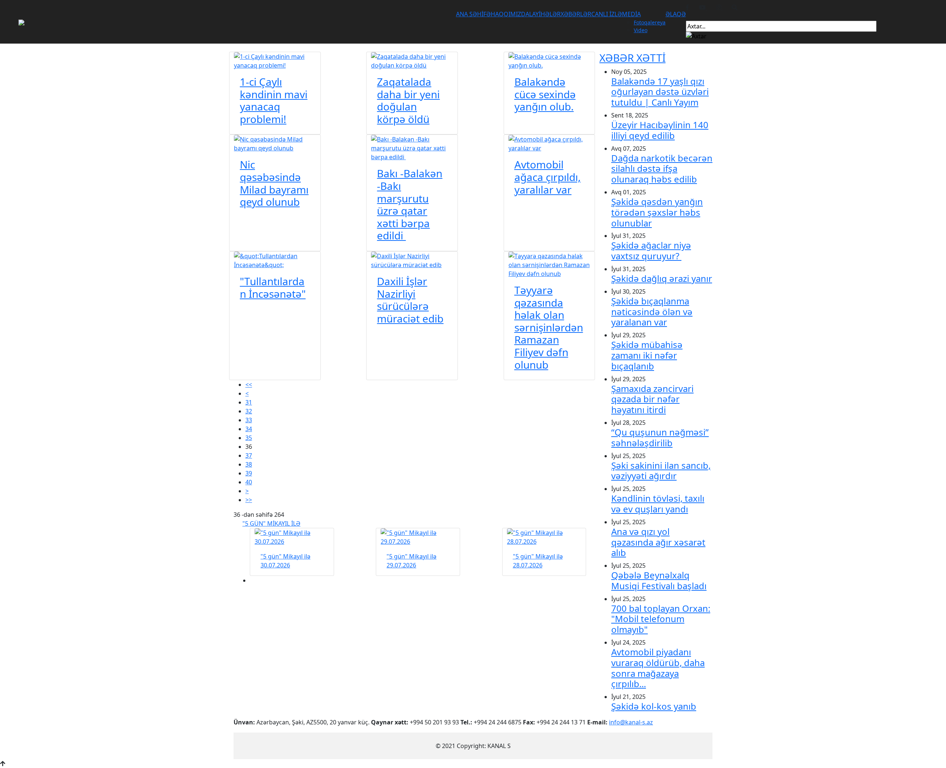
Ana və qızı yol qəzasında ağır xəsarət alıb (658, 542)
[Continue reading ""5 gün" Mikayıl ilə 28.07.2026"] (544, 537)
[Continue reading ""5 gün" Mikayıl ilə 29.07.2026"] (418, 537)
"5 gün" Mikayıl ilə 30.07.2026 (285, 560)
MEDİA (631, 14)
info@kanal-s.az (631, 722)
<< (248, 384)
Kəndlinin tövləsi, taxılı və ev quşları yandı (657, 503)
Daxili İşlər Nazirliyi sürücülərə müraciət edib (410, 299)
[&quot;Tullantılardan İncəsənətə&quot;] (275, 260)
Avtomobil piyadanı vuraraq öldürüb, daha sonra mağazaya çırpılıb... (658, 668)
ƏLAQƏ (676, 14)
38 (248, 464)
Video (640, 30)
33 (248, 420)
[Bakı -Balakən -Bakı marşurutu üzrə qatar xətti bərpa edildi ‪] (412, 148)
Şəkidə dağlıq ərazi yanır (661, 278)
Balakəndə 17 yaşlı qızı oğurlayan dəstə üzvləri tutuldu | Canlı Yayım (660, 92)
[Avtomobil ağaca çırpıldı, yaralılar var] (549, 143)
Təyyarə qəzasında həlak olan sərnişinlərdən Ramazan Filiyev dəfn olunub (548, 327)
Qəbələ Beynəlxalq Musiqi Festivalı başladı (659, 580)
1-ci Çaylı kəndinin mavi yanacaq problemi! (273, 100)
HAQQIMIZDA (510, 14)
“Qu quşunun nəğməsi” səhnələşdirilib (660, 437)
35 (248, 438)
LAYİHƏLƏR (545, 14)
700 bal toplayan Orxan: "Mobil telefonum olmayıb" (660, 619)
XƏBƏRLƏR (576, 14)
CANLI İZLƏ (606, 14)
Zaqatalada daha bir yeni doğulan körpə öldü (408, 100)
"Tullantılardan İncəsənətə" (273, 287)
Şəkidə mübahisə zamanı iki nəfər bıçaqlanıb (647, 355)
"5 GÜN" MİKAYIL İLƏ (271, 523)
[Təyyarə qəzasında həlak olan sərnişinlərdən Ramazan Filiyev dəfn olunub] (549, 264)
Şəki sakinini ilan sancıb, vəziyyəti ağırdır (661, 470)
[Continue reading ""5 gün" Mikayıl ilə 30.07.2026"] (292, 537)
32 (248, 411)
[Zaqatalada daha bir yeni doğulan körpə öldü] (412, 60)
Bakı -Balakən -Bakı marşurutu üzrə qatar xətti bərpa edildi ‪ (409, 204)
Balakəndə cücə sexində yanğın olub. (545, 94)
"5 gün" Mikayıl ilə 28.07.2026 (538, 560)
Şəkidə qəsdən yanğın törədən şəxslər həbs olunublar (657, 212)
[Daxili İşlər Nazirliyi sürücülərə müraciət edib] (412, 260)
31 (248, 402)
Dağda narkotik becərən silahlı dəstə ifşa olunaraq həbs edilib (661, 168)
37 (248, 455)
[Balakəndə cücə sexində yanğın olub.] (549, 60)
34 (248, 429)
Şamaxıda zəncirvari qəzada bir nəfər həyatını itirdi (652, 399)
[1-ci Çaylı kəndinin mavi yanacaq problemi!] (275, 60)
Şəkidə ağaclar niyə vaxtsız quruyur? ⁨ (651, 250)
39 (248, 473)
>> (248, 500)
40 (248, 482)
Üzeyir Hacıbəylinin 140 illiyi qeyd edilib (659, 130)
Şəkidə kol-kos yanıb (653, 706)
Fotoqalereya (650, 22)
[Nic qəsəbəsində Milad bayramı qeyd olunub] (275, 143)
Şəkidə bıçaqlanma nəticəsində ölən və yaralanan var (652, 311)
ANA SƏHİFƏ (473, 14)
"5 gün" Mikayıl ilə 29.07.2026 (411, 560)
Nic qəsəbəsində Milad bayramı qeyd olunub (274, 183)
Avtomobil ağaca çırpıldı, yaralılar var (547, 176)
